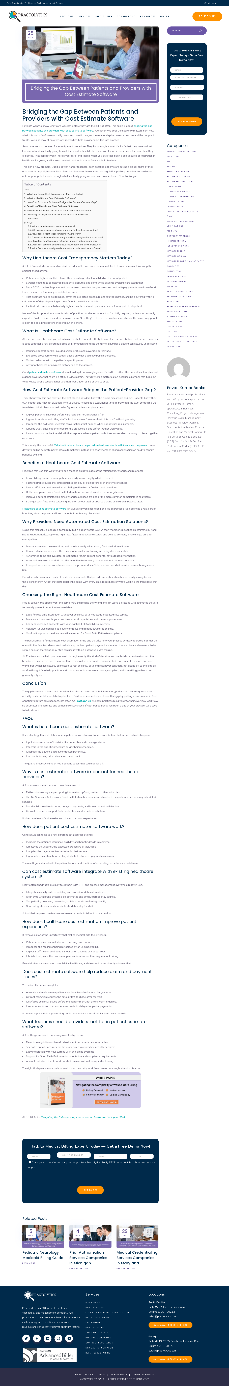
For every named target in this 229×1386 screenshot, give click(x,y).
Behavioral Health (178, 171)
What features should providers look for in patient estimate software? (67, 248)
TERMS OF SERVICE (143, 1374)
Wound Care (174, 346)
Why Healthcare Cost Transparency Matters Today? (55, 194)
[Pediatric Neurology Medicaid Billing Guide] (43, 1247)
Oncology (173, 266)
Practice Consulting (180, 291)
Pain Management (177, 276)
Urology (172, 331)
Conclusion (32, 218)
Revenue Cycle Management (184, 306)
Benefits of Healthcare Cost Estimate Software (52, 206)
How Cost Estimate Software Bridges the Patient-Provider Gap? (62, 202)
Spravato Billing (177, 311)
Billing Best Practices (180, 181)
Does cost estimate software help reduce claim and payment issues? (66, 244)
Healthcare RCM (177, 241)
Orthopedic (174, 271)
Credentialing (175, 201)
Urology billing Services (182, 336)
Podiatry (172, 286)
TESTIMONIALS (119, 1374)
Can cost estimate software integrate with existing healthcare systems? (68, 237)
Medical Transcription (99, 1347)
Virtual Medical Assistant (182, 341)
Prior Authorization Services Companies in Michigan (88, 1258)
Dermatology (175, 206)
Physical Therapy (177, 281)
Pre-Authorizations (179, 296)
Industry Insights (178, 246)
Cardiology (174, 186)
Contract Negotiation (181, 196)
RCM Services (93, 1302)
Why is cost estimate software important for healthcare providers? (65, 230)
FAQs (30, 222)
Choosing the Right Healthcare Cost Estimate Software (57, 214)
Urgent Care (174, 326)
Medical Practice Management (185, 261)
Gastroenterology (178, 236)
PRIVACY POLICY (84, 1374)
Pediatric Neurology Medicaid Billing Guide (42, 1255)
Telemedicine (174, 321)
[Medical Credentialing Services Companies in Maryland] (138, 1247)
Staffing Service (177, 316)
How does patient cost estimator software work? (56, 233)
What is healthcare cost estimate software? (54, 226)
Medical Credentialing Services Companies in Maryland (137, 1258)
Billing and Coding (178, 176)
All (168, 161)
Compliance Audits (178, 191)
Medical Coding (176, 256)
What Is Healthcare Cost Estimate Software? (51, 198)
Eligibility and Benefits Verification (107, 1312)
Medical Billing (176, 251)
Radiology (173, 301)
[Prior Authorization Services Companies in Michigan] (90, 1247)
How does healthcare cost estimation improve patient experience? (65, 241)
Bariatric (172, 166)
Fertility (172, 231)
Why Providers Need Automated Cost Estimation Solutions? (60, 210)
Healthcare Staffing (98, 1352)
